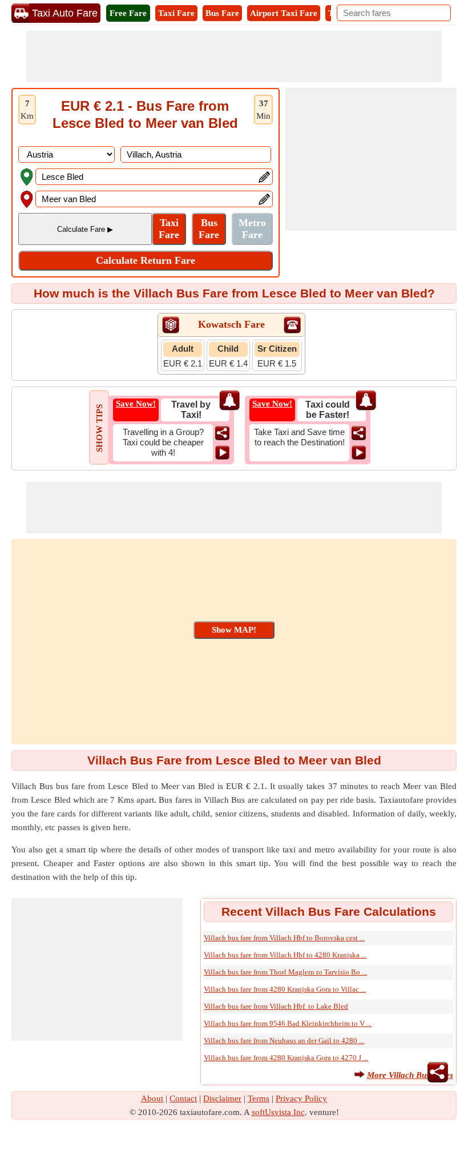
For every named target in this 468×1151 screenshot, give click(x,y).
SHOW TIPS (99, 428)
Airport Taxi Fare (283, 13)
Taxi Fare (176, 13)
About (152, 1098)
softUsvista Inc (278, 1112)
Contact (183, 1098)
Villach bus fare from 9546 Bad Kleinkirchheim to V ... (288, 1023)
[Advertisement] (234, 56)
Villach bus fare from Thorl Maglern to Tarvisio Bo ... (285, 972)
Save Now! (136, 403)
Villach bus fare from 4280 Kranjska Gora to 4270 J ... (286, 1057)
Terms (258, 1098)
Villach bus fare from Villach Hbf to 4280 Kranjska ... (285, 955)
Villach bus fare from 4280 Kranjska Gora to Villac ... (285, 989)
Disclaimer (222, 1098)
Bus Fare (222, 13)
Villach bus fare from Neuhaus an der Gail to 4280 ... (284, 1040)
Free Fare (128, 13)
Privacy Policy (301, 1098)
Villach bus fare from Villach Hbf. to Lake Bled (276, 1006)
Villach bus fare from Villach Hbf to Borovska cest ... (284, 937)
